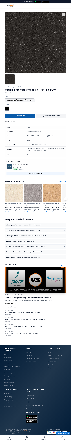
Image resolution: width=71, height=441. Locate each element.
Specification (10, 122)
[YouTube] (39, 405)
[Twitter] (30, 405)
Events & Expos (52, 362)
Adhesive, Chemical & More (12, 366)
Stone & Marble (8, 385)
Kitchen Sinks (8, 360)
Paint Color (7, 370)
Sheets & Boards (9, 382)
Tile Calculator (30, 395)
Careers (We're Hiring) (32, 358)
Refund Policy (8, 396)
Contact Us (29, 355)
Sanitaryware (8, 357)
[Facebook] (27, 405)
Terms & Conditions (10, 406)
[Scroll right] (65, 198)
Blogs (49, 352)
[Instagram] (42, 405)
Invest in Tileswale (31, 362)
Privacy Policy (8, 393)
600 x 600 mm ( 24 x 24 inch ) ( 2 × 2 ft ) (19, 100)
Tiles (5, 354)
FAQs (49, 368)
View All (61, 181)
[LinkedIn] (36, 405)
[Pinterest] (33, 405)
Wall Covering (8, 373)
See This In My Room (52, 116)
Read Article (9, 303)
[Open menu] (5, 6)
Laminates (7, 379)
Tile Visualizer (30, 398)
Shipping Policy (8, 400)
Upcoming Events (53, 358)
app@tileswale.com (34, 409)
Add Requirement (63, 433)
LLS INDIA (25, 430)
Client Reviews (52, 365)
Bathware (6, 363)
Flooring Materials (9, 376)
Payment (6, 403)
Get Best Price (21, 116)
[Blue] (7, 108)
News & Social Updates (55, 355)
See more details (34, 173)
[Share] (63, 14)
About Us (28, 352)
